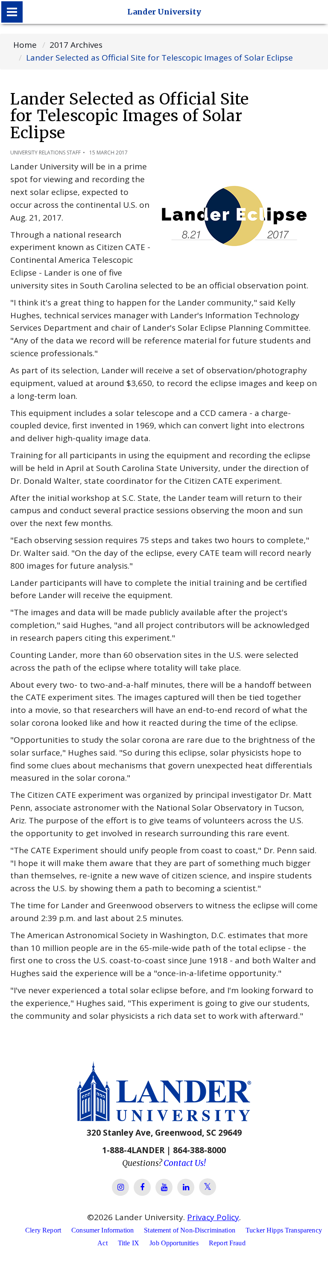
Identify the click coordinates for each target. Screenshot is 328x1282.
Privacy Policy (213, 1217)
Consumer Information (102, 1230)
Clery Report (43, 1230)
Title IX (128, 1243)
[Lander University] (12, 12)
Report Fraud (227, 1243)
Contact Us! (185, 1163)
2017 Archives (76, 44)
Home (25, 44)
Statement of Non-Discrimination (189, 1230)
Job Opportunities (174, 1243)
